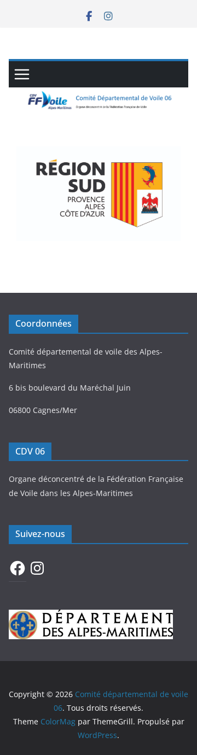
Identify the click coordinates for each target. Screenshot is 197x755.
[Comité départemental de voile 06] (98, 95)
